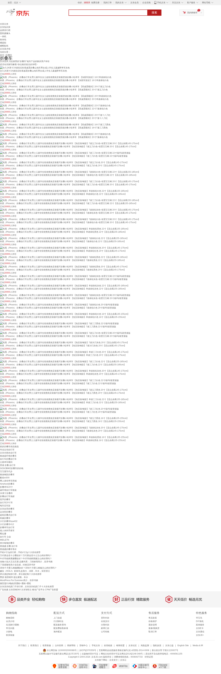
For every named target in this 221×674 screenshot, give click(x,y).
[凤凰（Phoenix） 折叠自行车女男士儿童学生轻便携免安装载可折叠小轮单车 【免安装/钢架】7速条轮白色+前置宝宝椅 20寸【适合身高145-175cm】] (70, 219)
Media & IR (198, 645)
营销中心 (83, 645)
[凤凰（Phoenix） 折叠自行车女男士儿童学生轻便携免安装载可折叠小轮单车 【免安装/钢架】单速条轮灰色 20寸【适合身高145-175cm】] (64, 371)
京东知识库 (5, 27)
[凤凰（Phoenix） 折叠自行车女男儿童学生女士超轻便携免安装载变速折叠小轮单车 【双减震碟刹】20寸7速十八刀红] (55, 115)
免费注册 (95, 2)
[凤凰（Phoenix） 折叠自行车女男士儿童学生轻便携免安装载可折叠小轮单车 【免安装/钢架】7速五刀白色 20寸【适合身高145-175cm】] (64, 162)
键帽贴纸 (4, 46)
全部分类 (4, 24)
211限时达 (58, 621)
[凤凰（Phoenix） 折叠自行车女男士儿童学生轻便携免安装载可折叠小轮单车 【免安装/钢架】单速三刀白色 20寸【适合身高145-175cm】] (64, 352)
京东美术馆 (5, 49)
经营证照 (149, 657)
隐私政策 (157, 645)
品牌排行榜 (5, 30)
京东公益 (169, 645)
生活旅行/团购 (12, 625)
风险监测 (145, 645)
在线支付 (105, 621)
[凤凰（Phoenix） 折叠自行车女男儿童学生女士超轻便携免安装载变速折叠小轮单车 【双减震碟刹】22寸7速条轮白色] (55, 105)
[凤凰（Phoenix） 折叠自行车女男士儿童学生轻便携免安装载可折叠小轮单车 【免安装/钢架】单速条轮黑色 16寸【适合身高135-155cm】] (64, 437)
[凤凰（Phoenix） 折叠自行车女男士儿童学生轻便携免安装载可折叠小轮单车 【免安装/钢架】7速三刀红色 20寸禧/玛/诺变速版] (59, 409)
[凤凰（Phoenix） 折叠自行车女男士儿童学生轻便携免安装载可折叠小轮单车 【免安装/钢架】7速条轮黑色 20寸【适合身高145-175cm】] (64, 266)
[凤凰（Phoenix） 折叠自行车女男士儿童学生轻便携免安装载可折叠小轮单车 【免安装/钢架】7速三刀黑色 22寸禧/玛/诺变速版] (59, 323)
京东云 (123, 660)
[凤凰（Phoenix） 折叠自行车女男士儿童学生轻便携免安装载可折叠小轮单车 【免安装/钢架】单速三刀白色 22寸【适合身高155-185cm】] (64, 399)
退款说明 (152, 625)
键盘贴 (3, 42)
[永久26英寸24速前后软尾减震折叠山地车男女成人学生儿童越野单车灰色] (35, 67)
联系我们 (34, 645)
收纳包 (3, 39)
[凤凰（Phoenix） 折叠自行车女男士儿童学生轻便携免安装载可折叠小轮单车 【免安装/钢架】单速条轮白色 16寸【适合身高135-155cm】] (64, 314)
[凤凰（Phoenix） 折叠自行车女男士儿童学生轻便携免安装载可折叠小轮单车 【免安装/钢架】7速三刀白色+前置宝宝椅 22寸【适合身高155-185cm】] (70, 200)
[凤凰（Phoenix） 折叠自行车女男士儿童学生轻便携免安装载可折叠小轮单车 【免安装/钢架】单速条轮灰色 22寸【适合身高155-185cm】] (64, 285)
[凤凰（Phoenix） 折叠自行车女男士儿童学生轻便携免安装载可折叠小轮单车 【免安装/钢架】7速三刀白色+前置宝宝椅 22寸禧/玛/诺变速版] (65, 153)
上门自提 (58, 618)
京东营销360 (15, 589)
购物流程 (10, 618)
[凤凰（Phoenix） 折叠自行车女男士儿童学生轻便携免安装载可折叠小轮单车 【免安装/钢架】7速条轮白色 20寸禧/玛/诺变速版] (59, 304)
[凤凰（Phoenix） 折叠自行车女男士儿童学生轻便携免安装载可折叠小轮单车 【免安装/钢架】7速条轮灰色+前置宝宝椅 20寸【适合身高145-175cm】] (70, 209)
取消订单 (152, 631)
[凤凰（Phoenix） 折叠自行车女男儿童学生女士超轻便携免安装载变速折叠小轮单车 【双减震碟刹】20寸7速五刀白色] (55, 86)
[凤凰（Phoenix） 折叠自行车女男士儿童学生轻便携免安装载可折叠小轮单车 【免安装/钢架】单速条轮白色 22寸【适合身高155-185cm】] (64, 191)
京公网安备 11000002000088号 (61, 650)
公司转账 (105, 631)
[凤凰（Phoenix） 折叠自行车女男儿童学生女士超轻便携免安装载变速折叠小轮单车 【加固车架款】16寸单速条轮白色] (55, 77)
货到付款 (105, 618)
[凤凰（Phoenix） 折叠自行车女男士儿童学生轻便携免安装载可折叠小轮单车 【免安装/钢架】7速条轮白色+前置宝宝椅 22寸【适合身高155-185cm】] (70, 172)
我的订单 (107, 2)
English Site (183, 645)
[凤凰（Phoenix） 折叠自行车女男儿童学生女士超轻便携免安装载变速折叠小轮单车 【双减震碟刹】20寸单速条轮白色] (55, 96)
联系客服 (10, 635)
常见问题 (10, 628)
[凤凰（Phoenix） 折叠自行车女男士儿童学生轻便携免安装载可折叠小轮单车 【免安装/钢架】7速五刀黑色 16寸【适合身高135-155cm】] (64, 418)
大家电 (9, 631)
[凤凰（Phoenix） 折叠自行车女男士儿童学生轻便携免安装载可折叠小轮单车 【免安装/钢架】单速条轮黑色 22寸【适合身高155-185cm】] (64, 228)
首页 (2, 55)
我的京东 (119, 2)
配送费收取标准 (61, 628)
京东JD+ (200, 635)
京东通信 (200, 631)
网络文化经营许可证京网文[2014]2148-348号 (122, 654)
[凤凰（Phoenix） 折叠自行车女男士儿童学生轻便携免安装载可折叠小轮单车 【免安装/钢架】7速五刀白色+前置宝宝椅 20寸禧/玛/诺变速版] (65, 333)
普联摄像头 (5, 33)
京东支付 (113, 660)
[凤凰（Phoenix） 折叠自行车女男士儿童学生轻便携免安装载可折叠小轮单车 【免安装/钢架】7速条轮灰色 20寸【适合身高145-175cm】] (64, 427)
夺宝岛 (199, 618)
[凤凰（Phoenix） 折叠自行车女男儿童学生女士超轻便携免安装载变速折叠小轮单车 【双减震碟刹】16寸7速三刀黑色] (55, 124)
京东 (29, 14)
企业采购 (146, 2)
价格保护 (152, 621)
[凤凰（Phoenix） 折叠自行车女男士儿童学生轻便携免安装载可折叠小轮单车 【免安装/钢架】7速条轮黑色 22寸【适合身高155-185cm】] (64, 257)
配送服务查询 (60, 625)
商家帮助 (71, 645)
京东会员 (134, 2)
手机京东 (161, 2)
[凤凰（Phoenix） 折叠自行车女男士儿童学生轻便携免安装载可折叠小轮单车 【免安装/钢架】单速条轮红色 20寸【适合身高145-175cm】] (64, 247)
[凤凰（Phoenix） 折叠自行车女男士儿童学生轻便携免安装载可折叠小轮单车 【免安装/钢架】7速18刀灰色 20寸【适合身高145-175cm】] (64, 342)
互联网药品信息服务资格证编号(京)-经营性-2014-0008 (124, 650)
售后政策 (152, 618)
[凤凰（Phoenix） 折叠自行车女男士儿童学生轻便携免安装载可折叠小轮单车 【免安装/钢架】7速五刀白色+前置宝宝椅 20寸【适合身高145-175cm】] (70, 143)
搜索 (154, 12)
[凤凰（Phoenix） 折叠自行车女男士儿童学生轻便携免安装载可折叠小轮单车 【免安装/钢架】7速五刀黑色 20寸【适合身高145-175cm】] (64, 390)
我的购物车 (192, 12)
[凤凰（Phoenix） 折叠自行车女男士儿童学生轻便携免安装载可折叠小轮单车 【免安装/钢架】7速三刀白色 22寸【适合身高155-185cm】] (64, 361)
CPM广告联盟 (51, 589)
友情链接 (108, 645)
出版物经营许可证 (90, 654)
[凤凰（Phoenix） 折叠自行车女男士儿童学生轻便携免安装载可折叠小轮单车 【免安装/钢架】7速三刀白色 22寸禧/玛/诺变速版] (59, 380)
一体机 (3, 36)
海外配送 (58, 631)
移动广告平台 (38, 589)
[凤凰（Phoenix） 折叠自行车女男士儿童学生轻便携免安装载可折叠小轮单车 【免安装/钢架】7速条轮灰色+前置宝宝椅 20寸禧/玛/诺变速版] (65, 295)
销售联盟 (120, 645)
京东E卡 (200, 628)
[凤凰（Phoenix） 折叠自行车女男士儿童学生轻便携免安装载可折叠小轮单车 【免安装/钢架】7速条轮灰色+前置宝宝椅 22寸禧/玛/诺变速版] (65, 276)
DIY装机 (200, 621)
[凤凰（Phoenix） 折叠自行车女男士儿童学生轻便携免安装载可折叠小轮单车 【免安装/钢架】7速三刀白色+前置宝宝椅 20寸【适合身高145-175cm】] (70, 181)
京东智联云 (26, 589)
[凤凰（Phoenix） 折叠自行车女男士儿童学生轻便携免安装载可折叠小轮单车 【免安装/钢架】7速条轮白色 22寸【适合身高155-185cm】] (64, 238)
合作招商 (59, 645)
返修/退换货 (153, 628)
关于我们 (22, 645)
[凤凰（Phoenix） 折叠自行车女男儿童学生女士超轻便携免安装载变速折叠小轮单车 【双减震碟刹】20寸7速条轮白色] (55, 134)
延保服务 (200, 625)
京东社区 (132, 645)
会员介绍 (10, 621)
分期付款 (105, 625)
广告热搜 (4, 589)
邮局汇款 (105, 628)
